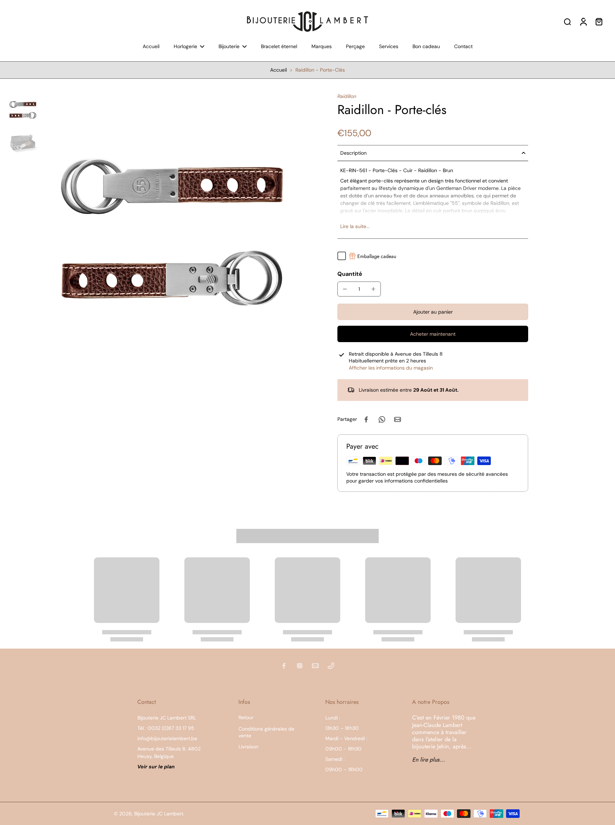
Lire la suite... (354, 226)
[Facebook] (284, 666)
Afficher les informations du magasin (391, 368)
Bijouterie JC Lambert (158, 813)
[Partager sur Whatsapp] (382, 419)
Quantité (349, 274)
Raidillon (346, 96)
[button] (432, 312)
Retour (245, 717)
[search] (567, 21)
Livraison (248, 746)
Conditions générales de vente (266, 732)
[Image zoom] (175, 226)
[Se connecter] (583, 21)
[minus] (345, 289)
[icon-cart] (598, 21)
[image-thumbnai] (23, 109)
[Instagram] (300, 666)
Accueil (278, 70)
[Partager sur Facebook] (366, 419)
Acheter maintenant (433, 334)
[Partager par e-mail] (397, 419)
